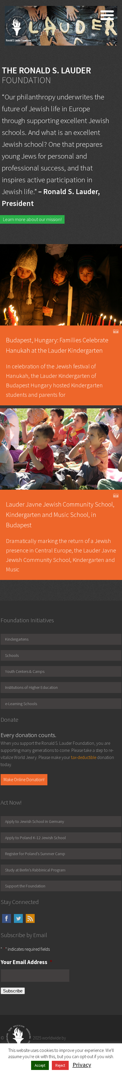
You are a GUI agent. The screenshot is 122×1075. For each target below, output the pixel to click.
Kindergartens (16, 639)
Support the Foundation (25, 886)
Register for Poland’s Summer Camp (35, 853)
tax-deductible (83, 757)
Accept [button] (40, 1065)
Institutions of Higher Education (31, 687)
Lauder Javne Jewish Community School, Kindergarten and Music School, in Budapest (60, 514)
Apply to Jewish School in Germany (34, 821)
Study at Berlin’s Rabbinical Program (35, 870)
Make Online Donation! (24, 779)
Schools (12, 655)
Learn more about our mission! (32, 219)
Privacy (82, 1064)
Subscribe (13, 990)
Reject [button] (60, 1065)
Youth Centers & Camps (24, 671)
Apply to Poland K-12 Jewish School (35, 837)
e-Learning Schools (21, 703)
